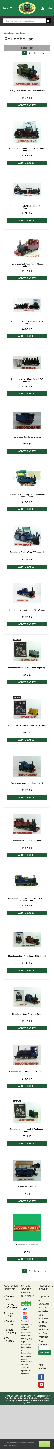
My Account (10, 1339)
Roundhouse (20, 33)
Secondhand (8, 33)
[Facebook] (41, 1377)
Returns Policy (10, 1314)
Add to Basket (27, 105)
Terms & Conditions (13, 1396)
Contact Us (10, 1297)
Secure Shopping (10, 1331)
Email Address (42, 1342)
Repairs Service (10, 1322)
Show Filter (27, 48)
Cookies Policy (43, 1396)
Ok (44, 1443)
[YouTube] (41, 1385)
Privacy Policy (29, 1396)
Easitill (28, 1403)
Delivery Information (10, 1306)
